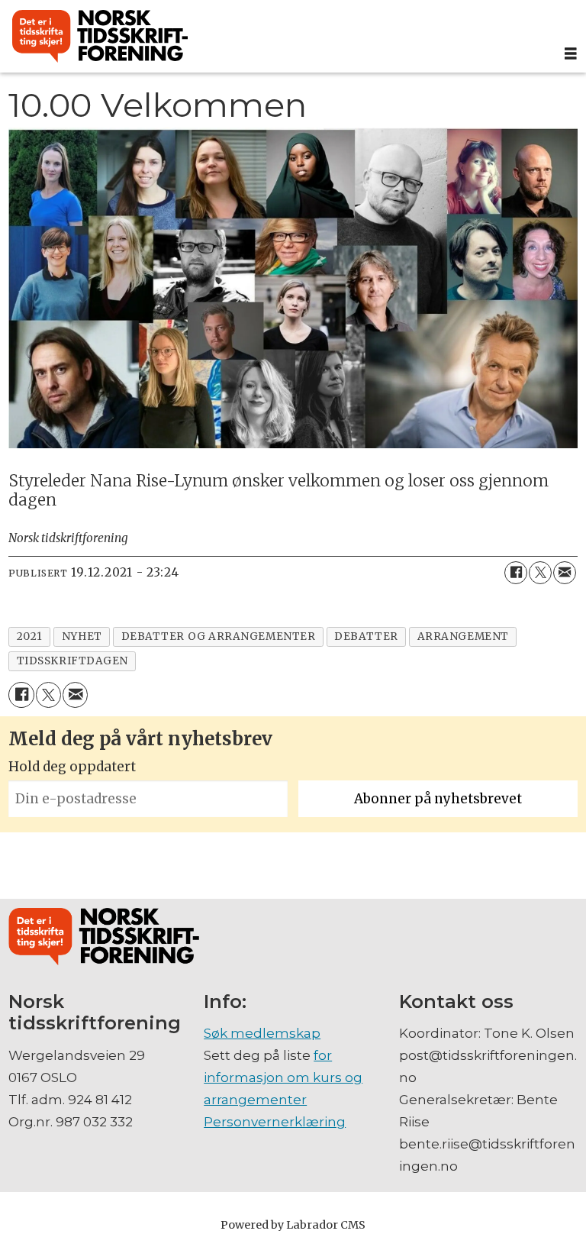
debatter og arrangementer (218, 636)
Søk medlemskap (262, 1033)
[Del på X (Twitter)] (540, 572)
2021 (30, 636)
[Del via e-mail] (564, 572)
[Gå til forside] (277, 36)
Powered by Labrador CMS (293, 1225)
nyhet (82, 636)
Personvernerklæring (275, 1121)
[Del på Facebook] (515, 572)
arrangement (463, 636)
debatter (366, 636)
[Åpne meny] (570, 54)
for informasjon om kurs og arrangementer (283, 1077)
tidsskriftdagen (72, 660)
